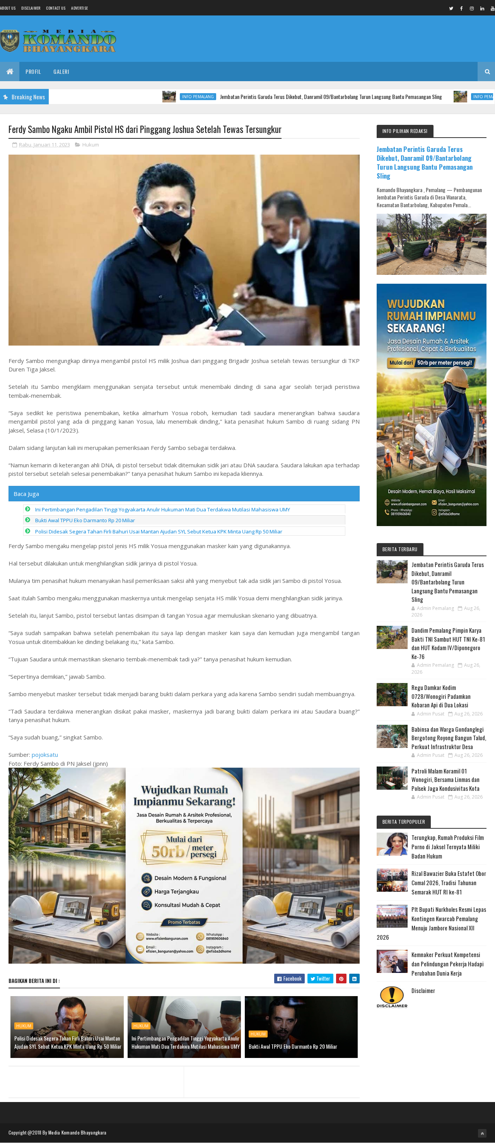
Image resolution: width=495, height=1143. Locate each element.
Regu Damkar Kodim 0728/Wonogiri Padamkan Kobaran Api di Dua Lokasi (441, 696)
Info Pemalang (163, 96)
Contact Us (55, 8)
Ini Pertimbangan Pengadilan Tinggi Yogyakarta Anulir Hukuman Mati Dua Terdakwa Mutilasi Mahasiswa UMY (162, 509)
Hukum (90, 144)
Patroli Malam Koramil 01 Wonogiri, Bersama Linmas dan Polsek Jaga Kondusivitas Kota (445, 779)
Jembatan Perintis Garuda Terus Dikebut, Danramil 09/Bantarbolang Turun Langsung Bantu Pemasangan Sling (296, 96)
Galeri (61, 71)
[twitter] (451, 8)
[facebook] (461, 8)
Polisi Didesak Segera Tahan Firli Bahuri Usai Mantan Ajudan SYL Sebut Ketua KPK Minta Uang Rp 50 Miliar (158, 531)
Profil (33, 71)
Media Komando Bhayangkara (77, 1132)
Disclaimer (30, 8)
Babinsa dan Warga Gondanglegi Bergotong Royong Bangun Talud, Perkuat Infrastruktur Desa (448, 738)
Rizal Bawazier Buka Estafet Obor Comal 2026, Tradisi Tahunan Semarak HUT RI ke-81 (448, 882)
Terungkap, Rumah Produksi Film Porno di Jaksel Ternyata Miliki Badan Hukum (447, 846)
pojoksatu (45, 754)
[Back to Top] (482, 1133)
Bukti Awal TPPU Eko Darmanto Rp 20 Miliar (85, 520)
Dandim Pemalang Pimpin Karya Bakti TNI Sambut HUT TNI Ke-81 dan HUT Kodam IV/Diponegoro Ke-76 (448, 643)
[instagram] (472, 8)
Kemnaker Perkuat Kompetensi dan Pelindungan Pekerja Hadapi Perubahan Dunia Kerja (447, 963)
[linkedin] (482, 8)
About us (7, 8)
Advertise (79, 8)
